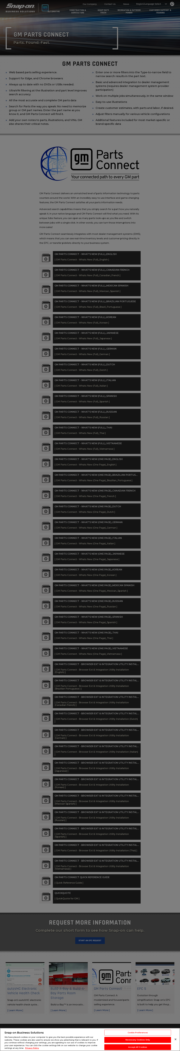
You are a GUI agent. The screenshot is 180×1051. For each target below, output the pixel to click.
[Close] (175, 1039)
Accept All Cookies (137, 1047)
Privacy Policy (32, 1048)
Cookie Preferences (138, 1032)
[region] (90, 1039)
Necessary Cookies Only (137, 1040)
